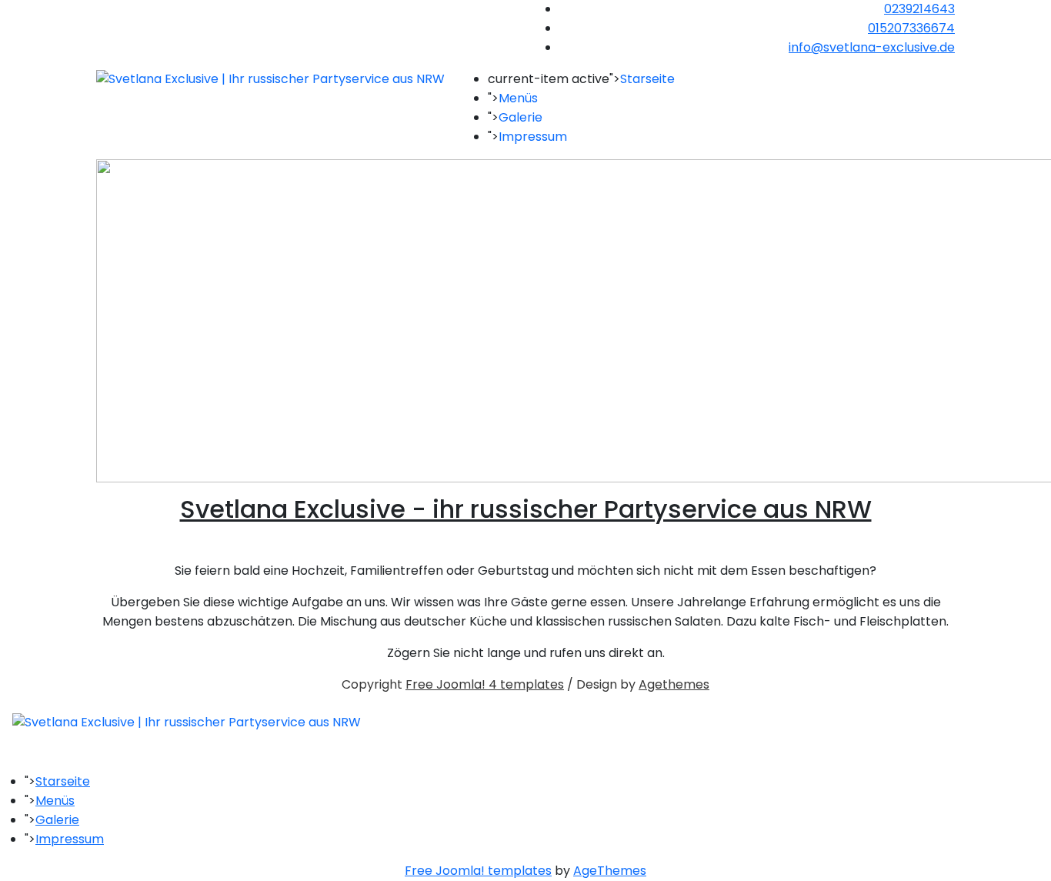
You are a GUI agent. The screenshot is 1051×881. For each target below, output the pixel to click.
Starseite (647, 79)
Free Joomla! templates (478, 870)
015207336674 (911, 28)
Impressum (533, 136)
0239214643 (919, 9)
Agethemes (674, 684)
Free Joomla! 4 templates (484, 684)
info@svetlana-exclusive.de (872, 47)
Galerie (520, 117)
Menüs (518, 98)
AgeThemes (609, 870)
